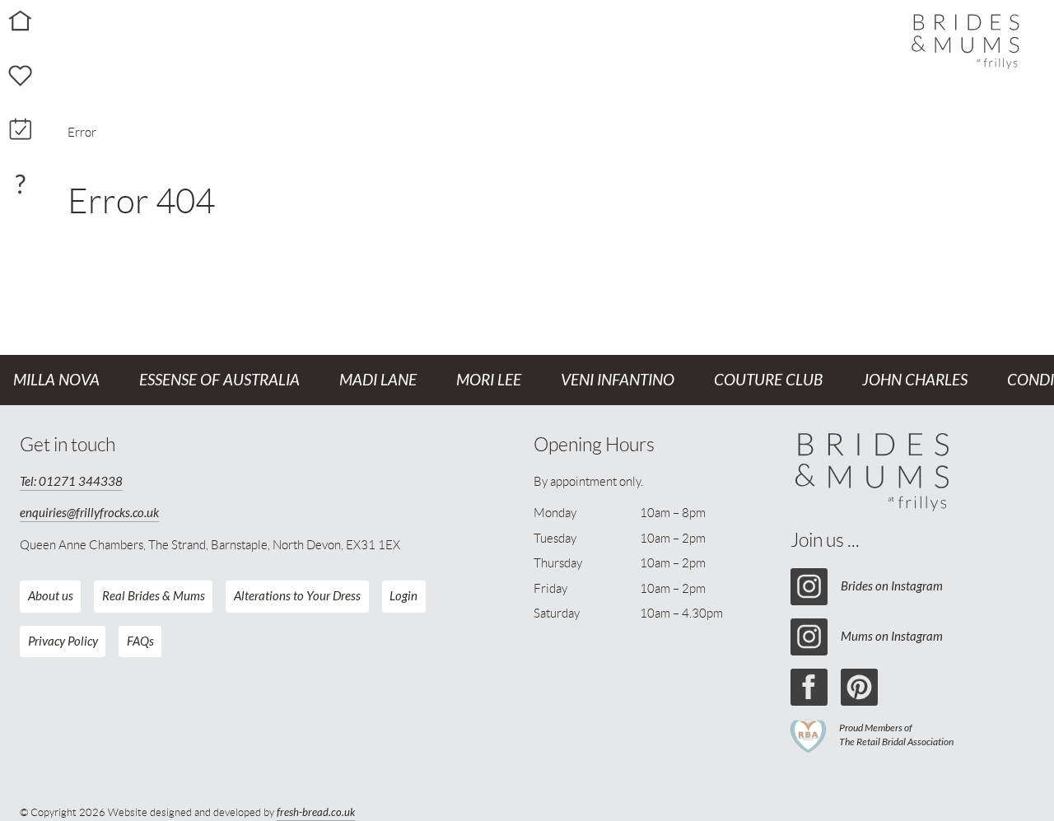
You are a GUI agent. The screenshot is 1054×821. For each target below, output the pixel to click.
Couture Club (768, 380)
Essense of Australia (219, 380)
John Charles (915, 380)
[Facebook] (809, 687)
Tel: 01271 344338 (71, 481)
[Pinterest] (859, 687)
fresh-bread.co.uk (316, 813)
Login (403, 596)
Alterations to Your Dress (297, 596)
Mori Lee (488, 380)
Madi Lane (378, 380)
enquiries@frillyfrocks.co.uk (89, 513)
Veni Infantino (617, 380)
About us (50, 596)
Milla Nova (56, 380)
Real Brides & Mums (153, 596)
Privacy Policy (63, 641)
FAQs (140, 641)
